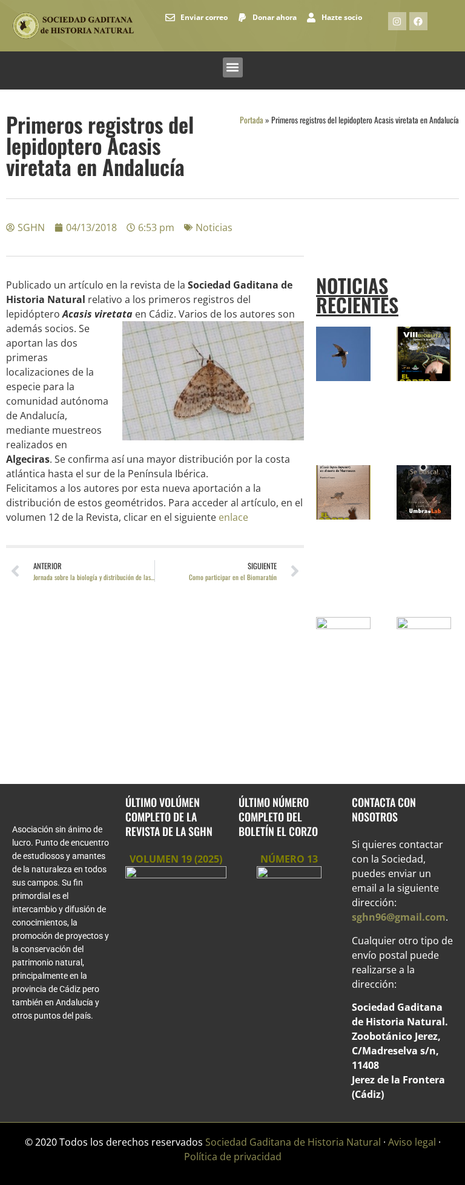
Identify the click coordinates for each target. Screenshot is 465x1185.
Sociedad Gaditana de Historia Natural (293, 1142)
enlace (233, 517)
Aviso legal (412, 1142)
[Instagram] (397, 21)
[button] (233, 67)
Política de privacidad (233, 1156)
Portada (251, 120)
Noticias (214, 227)
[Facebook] (418, 21)
